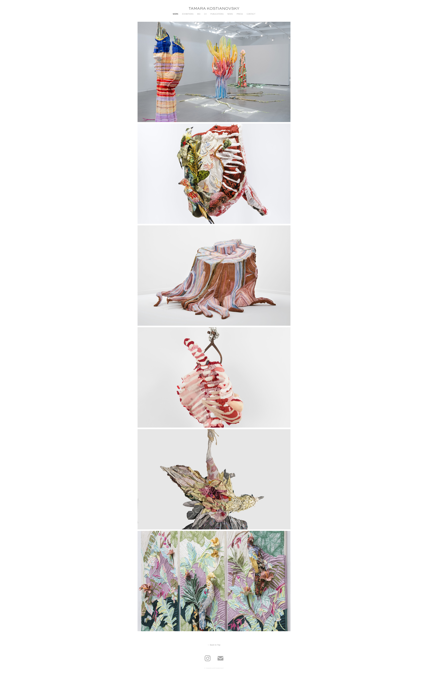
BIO (198, 14)
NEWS (230, 14)
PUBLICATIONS (217, 14)
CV (205, 14)
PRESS (240, 14)
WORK (175, 14)
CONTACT (251, 14)
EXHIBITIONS (187, 14)
